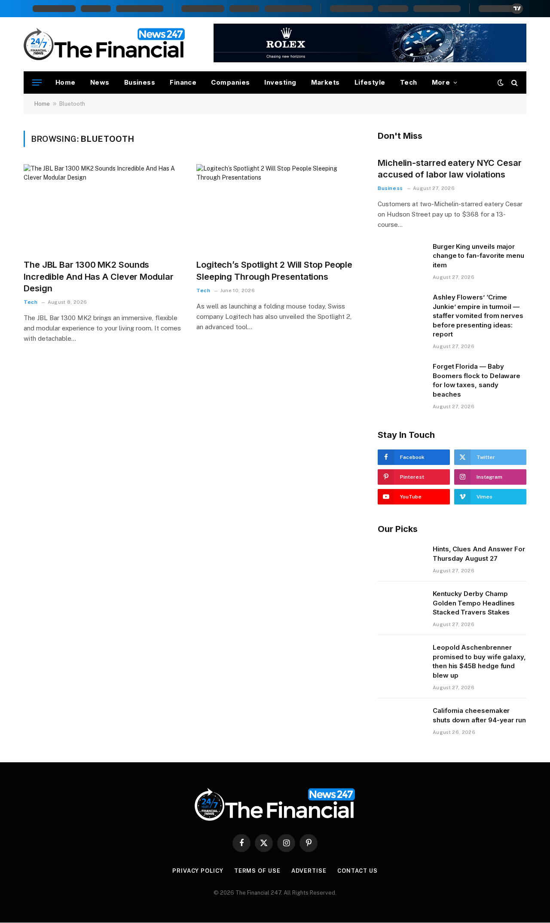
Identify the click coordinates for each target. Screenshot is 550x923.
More (441, 82)
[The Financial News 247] (105, 44)
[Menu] (37, 82)
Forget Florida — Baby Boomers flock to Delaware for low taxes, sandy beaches (476, 380)
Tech (408, 82)
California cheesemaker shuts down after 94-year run (479, 715)
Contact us (357, 871)
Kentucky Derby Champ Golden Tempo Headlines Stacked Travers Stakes (474, 603)
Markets (325, 82)
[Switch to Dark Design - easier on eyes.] (500, 82)
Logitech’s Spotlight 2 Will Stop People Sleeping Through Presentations (274, 270)
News (100, 82)
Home (65, 82)
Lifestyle (369, 82)
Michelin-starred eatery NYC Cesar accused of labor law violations (450, 169)
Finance (183, 82)
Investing (280, 82)
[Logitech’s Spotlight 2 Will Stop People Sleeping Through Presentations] (275, 208)
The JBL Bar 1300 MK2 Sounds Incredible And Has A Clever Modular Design (99, 276)
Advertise (309, 871)
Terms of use (257, 871)
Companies (230, 82)
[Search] (514, 82)
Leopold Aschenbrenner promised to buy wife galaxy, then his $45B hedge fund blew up (479, 661)
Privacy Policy (197, 871)
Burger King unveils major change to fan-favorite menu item (478, 255)
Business (140, 82)
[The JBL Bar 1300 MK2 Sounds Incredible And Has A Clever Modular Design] (102, 208)
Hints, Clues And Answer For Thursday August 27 (479, 553)
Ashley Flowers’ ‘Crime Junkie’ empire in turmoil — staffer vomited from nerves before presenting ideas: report (478, 315)
